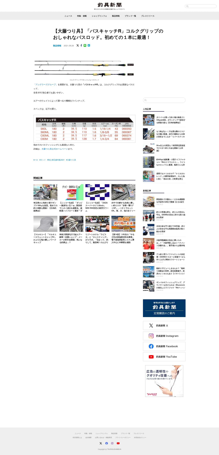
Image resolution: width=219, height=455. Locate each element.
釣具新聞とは (77, 437)
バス (36, 159)
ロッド (43, 159)
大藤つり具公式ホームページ (55, 148)
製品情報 (116, 15)
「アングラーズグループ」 (45, 84)
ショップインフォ (99, 15)
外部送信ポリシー (140, 437)
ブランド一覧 (130, 15)
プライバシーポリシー (123, 437)
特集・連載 (82, 15)
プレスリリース (147, 15)
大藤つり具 (71, 159)
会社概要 (88, 437)
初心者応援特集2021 (56, 159)
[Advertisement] (164, 74)
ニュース (68, 15)
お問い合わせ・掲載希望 (103, 437)
